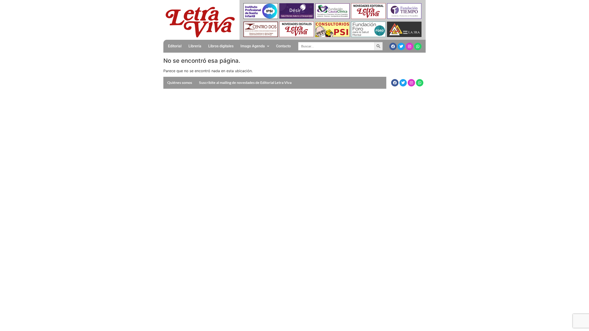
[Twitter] (401, 46)
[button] (255, 46)
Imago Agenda (252, 46)
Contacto (283, 46)
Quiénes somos (179, 82)
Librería (194, 46)
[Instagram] (409, 46)
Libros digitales (221, 46)
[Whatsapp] (418, 46)
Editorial (175, 46)
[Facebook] (393, 46)
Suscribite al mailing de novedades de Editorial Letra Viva (245, 82)
